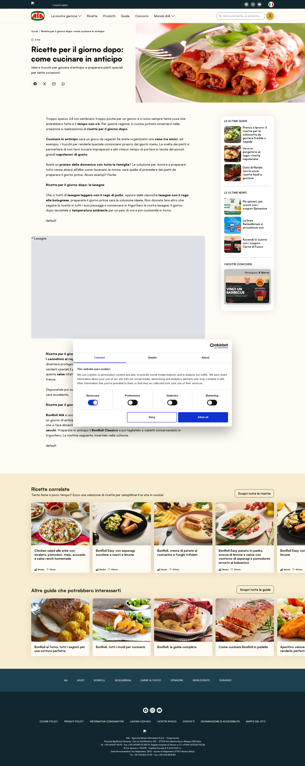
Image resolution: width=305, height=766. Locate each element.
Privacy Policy (74, 721)
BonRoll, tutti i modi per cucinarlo (120, 647)
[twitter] (44, 84)
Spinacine (177, 680)
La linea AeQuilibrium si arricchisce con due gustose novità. (253, 227)
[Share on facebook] (246, 4)
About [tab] (205, 357)
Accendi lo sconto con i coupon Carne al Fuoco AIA (255, 245)
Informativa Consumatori (107, 721)
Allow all (203, 417)
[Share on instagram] (252, 4)
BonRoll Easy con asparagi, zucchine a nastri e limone (115, 553)
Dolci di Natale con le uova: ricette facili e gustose (252, 173)
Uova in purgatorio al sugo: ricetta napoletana (251, 154)
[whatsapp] (63, 84)
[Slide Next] (294, 537)
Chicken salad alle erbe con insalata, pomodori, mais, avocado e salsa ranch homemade (59, 554)
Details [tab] (152, 357)
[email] (54, 84)
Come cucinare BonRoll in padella (243, 647)
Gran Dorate (201, 680)
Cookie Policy (49, 721)
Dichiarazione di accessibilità (220, 721)
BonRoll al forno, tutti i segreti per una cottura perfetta (59, 649)
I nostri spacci (166, 721)
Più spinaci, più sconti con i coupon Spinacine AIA (255, 207)
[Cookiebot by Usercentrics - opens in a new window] (212, 346)
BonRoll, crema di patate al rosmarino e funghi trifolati (177, 553)
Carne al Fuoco (150, 680)
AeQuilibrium (123, 680)
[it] (271, 4)
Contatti (189, 721)
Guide (34, 31)
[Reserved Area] (270, 16)
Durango (225, 680)
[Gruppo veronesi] (152, 732)
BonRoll (99, 680)
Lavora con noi (140, 721)
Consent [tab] (99, 357)
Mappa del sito (256, 721)
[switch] (133, 402)
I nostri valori (60, 5)
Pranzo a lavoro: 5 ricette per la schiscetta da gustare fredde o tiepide (255, 134)
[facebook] (35, 84)
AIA (66, 680)
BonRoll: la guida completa (176, 647)
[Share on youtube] (259, 4)
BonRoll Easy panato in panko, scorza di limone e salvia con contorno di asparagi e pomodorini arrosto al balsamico (244, 556)
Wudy (80, 680)
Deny (152, 417)
